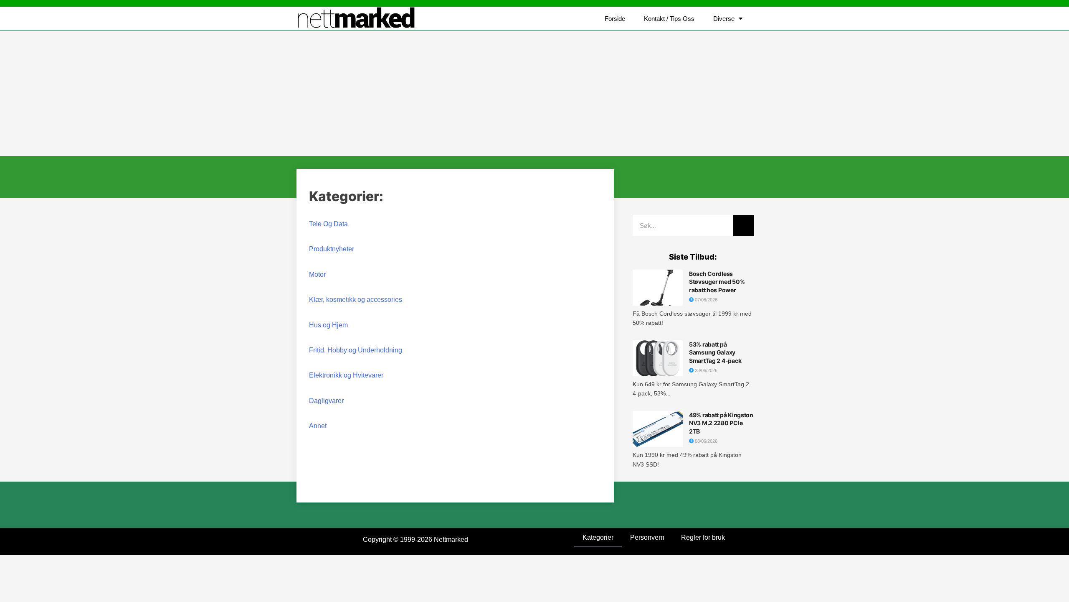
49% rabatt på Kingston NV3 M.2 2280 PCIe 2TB (721, 423)
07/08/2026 (705, 299)
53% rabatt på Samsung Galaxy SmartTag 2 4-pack (715, 352)
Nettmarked (451, 539)
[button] (764, 18)
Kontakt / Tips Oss (669, 18)
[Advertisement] (534, 93)
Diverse (724, 18)
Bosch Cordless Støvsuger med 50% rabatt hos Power (717, 281)
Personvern (647, 537)
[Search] (743, 225)
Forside (615, 18)
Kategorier (598, 537)
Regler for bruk (703, 537)
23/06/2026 (705, 370)
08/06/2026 (705, 441)
